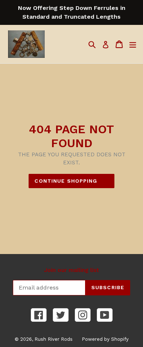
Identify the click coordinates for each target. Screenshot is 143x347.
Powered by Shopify (105, 339)
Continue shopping (65, 181)
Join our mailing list (71, 270)
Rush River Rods (53, 339)
